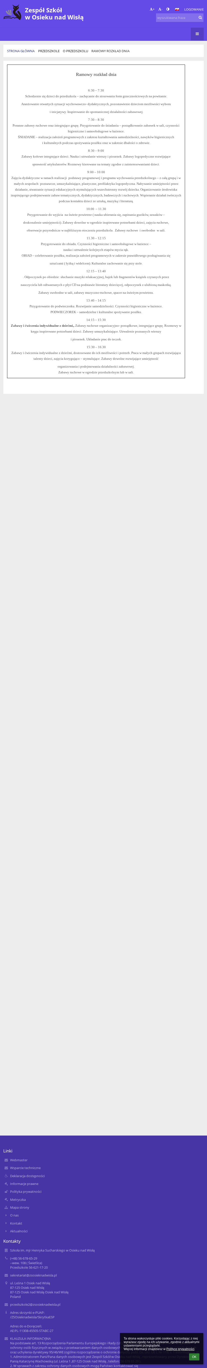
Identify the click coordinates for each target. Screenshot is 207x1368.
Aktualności (19, 1231)
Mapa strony (19, 1207)
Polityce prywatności (180, 1349)
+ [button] (153, 9)
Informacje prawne (24, 1183)
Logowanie (194, 9)
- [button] (161, 9)
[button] (168, 9)
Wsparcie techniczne (25, 1168)
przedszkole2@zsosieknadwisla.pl (35, 1304)
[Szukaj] (200, 17)
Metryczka (18, 1199)
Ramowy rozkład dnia (110, 51)
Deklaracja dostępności (27, 1176)
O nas (14, 1215)
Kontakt (16, 1223)
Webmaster (19, 1160)
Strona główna (21, 51)
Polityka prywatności (25, 1191)
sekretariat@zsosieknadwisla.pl (33, 1275)
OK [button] (194, 1357)
